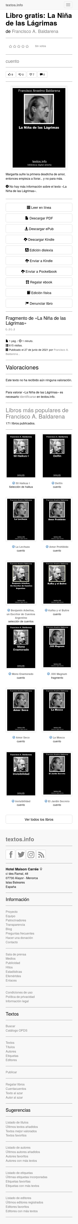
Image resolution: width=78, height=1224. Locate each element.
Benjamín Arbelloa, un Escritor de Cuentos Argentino (21, 614)
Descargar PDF (41, 217)
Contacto (12, 942)
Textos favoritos (16, 1135)
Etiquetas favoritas (18, 1181)
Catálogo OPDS (16, 1030)
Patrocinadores (16, 920)
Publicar (11, 1072)
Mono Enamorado (22, 674)
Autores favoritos (17, 1156)
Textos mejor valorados (21, 1131)
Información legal (17, 1001)
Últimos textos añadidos (22, 1126)
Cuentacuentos (16, 1088)
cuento (12, 60)
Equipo (10, 916)
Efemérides (13, 976)
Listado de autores (18, 1147)
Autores (11, 1051)
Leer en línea (40, 207)
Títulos (10, 1047)
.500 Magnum (59, 674)
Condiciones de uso (19, 992)
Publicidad (13, 963)
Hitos (9, 967)
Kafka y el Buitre (58, 610)
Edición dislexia (41, 249)
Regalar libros (15, 1084)
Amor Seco (23, 737)
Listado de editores (18, 1198)
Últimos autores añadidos (23, 1152)
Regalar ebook (40, 281)
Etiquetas (12, 1055)
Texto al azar (14, 1093)
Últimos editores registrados (24, 1202)
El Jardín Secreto (58, 801)
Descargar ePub (41, 228)
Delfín (58, 483)
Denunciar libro (41, 303)
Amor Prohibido (58, 547)
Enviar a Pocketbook (41, 271)
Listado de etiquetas (19, 1173)
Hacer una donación (19, 937)
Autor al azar (14, 1097)
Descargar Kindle (40, 239)
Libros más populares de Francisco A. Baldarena (37, 413)
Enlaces (11, 980)
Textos (10, 1042)
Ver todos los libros (39, 819)
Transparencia (15, 924)
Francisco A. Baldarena (35, 31)
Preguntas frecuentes (20, 933)
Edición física (40, 292)
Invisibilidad (22, 801)
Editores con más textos (22, 1211)
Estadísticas (14, 971)
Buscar (10, 1026)
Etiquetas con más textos (22, 1185)
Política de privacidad (20, 996)
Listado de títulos (17, 1122)
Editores (11, 1060)
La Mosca (59, 737)
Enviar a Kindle (41, 260)
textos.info (20, 839)
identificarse (28, 396)
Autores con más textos (21, 1160)
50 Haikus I (23, 483)
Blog (9, 929)
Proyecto (12, 911)
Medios (11, 958)
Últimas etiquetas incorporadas (26, 1177)
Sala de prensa (16, 954)
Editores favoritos (17, 1206)
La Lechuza (23, 547)
